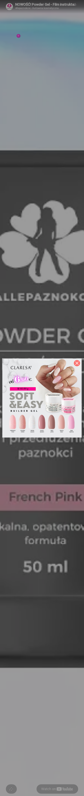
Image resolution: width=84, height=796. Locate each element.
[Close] (77, 363)
